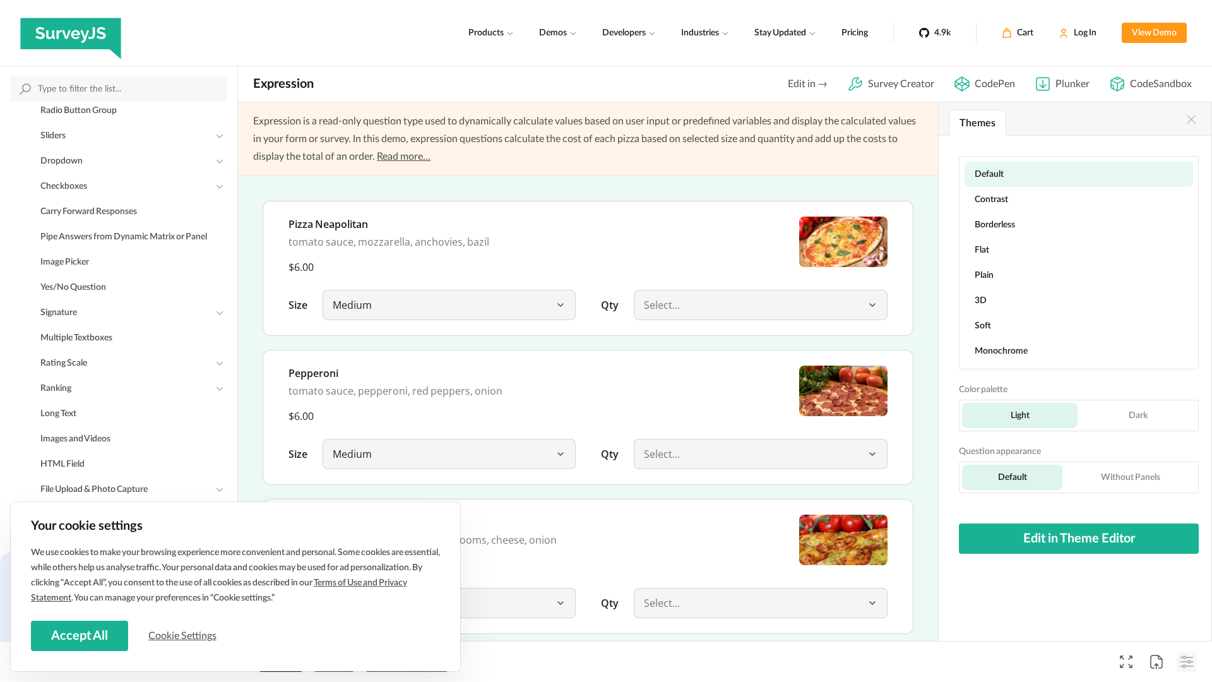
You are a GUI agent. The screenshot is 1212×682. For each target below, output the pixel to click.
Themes (977, 123)
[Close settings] (1191, 119)
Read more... (404, 157)
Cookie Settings (182, 636)
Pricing (854, 32)
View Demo (1154, 32)
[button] (560, 305)
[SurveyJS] (70, 33)
